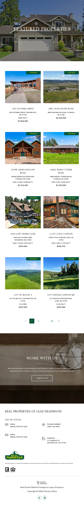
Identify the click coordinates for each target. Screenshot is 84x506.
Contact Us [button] (42, 378)
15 (52, 321)
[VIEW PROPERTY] (23, 96)
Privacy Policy (51, 491)
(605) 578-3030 (53, 426)
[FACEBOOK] (39, 498)
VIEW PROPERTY (23, 97)
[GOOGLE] (45, 498)
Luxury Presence (56, 487)
